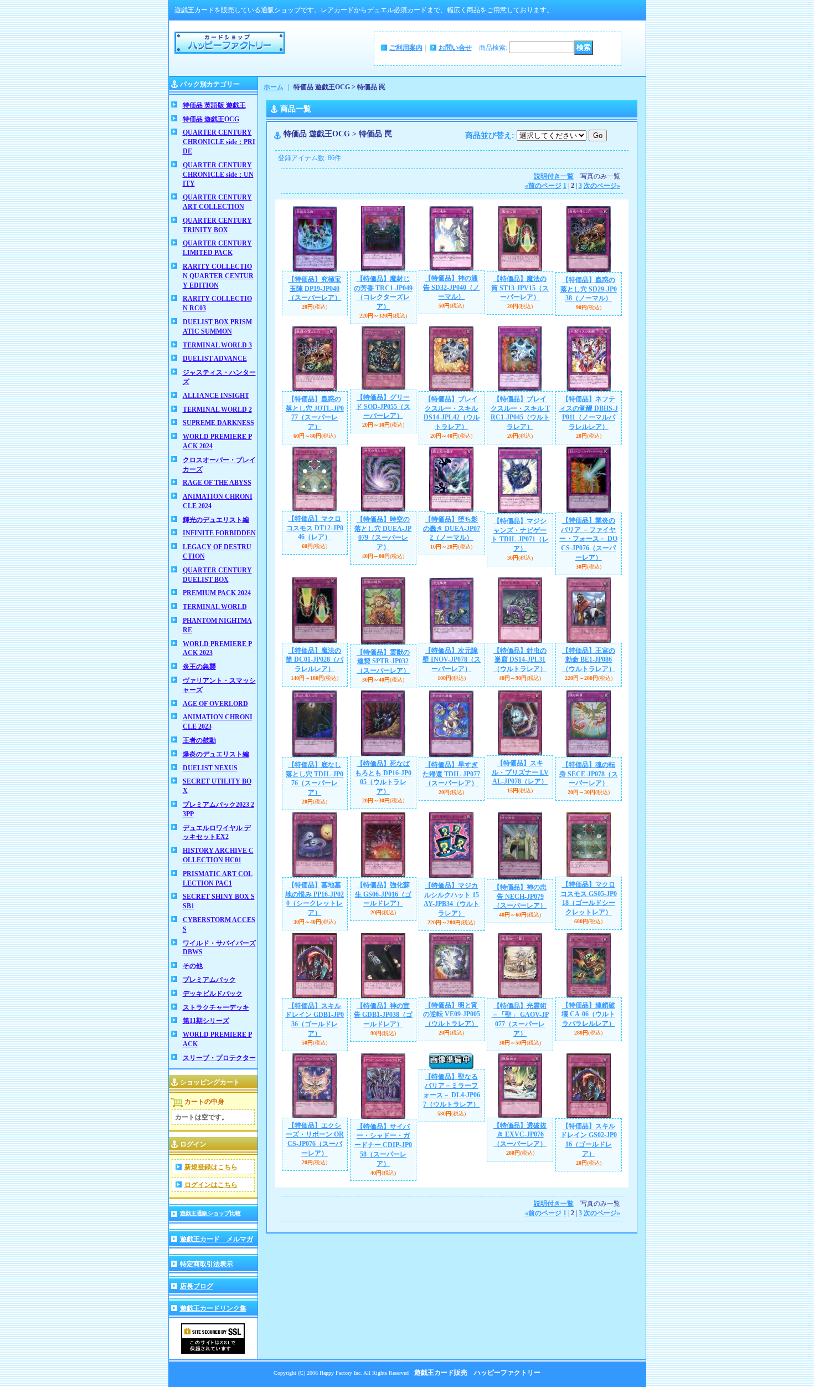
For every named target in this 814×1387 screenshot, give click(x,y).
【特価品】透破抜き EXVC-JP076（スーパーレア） (520, 1135)
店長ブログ (196, 1286)
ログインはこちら (211, 1185)
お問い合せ (455, 48)
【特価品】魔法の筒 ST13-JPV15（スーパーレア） (520, 288)
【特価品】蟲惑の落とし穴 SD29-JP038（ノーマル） (588, 289)
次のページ (602, 186)
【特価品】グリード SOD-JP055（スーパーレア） (383, 406)
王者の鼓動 (199, 740)
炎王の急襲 (199, 667)
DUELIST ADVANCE (215, 358)
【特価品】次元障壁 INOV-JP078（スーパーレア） (452, 660)
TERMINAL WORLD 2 (217, 409)
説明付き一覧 (554, 176)
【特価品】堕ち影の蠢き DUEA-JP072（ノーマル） (451, 528)
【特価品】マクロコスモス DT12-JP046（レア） (314, 528)
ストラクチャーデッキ (216, 1007)
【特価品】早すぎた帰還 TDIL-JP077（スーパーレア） (451, 774)
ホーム (274, 87)
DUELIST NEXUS (210, 768)
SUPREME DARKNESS (218, 423)
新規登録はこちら (211, 1167)
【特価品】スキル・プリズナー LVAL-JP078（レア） (520, 772)
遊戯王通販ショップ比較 (210, 1213)
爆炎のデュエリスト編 (216, 754)
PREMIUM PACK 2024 (217, 593)
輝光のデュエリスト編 (216, 520)
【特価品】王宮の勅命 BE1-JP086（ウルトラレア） (588, 660)
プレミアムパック (209, 980)
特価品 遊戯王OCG (211, 119)
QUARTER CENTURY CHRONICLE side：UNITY (218, 174)
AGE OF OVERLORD (215, 704)
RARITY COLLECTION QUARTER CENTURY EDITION (218, 276)
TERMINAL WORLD (215, 607)
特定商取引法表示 (206, 1264)
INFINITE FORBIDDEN (219, 533)
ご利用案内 (406, 48)
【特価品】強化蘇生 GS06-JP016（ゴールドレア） (383, 894)
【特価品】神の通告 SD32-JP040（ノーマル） (451, 287)
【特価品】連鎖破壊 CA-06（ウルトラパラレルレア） (588, 1014)
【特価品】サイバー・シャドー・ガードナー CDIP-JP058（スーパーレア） (383, 1145)
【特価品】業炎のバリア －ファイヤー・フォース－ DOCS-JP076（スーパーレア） (588, 538)
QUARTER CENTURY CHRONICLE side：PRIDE (219, 142)
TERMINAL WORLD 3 (217, 345)
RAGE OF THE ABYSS (217, 483)
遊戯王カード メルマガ (216, 1239)
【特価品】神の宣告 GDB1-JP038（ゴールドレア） (383, 1015)
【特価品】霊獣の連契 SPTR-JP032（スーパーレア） (383, 661)
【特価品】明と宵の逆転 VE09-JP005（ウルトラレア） (451, 1014)
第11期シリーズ (206, 1021)
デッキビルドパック (213, 993)
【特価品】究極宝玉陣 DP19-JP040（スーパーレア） (314, 288)
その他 (193, 966)
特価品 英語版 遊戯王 (214, 105)
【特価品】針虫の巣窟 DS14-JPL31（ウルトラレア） (520, 660)
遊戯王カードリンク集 (213, 1308)
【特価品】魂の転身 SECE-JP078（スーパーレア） (588, 774)
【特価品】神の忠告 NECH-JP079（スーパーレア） (520, 896)
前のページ (543, 186)
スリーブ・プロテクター (219, 1058)
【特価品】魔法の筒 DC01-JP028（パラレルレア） (314, 660)
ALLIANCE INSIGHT (216, 396)
